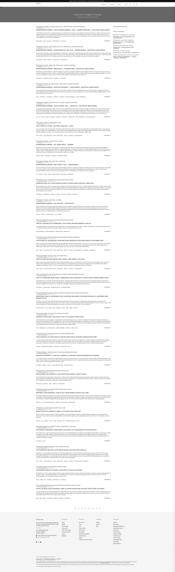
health (41, 135)
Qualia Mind (115, 524)
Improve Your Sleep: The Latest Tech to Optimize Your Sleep (60, 317)
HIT (41, 402)
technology (43, 96)
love (40, 116)
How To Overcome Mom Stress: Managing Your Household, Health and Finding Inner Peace (72, 277)
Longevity (46, 420)
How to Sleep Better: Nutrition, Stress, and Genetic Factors (60, 259)
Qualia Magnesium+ (117, 539)
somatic (49, 174)
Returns (80, 537)
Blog (97, 526)
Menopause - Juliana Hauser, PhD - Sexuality (123, 48)
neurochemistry (56, 41)
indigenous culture (48, 78)
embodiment (70, 174)
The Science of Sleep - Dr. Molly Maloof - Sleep (54, 126)
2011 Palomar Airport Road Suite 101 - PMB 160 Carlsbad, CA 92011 (42, 531)
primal (71, 307)
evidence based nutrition (47, 346)
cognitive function (68, 365)
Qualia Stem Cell (116, 535)
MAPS (44, 440)
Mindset (44, 498)
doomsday (55, 96)
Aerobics (57, 402)
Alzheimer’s (39, 365)
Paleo (51, 420)
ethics (37, 96)
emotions (49, 41)
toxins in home (46, 287)
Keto (64, 420)
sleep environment (60, 327)
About (63, 522)
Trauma (38, 155)
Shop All (115, 522)
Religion (38, 214)
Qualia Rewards (82, 535)
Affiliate (63, 524)
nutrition (71, 135)
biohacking (38, 383)
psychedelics (56, 78)
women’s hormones (50, 231)
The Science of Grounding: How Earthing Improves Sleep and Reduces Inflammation (69, 240)
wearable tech (42, 327)
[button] (130, 4)
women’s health (59, 231)
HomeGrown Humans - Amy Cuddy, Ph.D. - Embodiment (57, 164)
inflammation (67, 231)
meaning (60, 214)
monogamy (64, 116)
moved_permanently (70, 96)
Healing (42, 155)
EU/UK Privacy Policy (66, 530)
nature (50, 307)
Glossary (98, 524)
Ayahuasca (53, 194)
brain (44, 41)
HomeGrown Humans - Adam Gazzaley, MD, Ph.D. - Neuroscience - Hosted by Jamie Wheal (70, 50)
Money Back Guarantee (84, 533)
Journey (58, 194)
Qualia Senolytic (116, 532)
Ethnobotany (39, 78)
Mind (40, 498)
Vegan (54, 420)
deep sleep (68, 327)
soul (56, 214)
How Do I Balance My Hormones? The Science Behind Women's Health (63, 223)
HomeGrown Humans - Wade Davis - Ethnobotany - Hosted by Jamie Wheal (65, 68)
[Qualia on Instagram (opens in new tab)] (38, 542)
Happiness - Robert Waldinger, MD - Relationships (124, 37)
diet (69, 346)
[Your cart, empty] (136, 4)
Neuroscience (39, 41)
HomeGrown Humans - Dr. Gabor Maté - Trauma (54, 144)
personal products (55, 287)
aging (50, 383)
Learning (55, 498)
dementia (44, 365)
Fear (37, 174)
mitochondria (61, 383)
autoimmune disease (65, 287)
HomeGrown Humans (62, 155)
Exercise (38, 402)
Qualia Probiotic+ (117, 543)
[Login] (133, 4)
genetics (66, 135)
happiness (75, 307)
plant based (57, 346)
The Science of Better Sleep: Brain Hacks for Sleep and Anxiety (61, 450)
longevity (54, 383)
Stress (37, 479)
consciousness (63, 59)
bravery (41, 174)
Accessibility (81, 532)
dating (43, 116)
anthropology (71, 116)
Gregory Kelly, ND (41, 123)
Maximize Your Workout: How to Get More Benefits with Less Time (62, 392)
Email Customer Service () (47, 535)
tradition (43, 214)
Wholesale (64, 535)
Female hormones (40, 231)
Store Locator (82, 530)
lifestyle (49, 365)
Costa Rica (63, 194)
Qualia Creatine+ (117, 537)
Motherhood (39, 287)
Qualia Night (116, 541)
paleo (46, 307)
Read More (107, 40)
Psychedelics (63, 78)
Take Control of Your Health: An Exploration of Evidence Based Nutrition (66, 337)
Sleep (37, 327)
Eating (77, 420)
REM (76, 327)
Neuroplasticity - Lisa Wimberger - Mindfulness (124, 42)
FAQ (80, 526)
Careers (63, 533)
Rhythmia (69, 194)
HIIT (44, 402)
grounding (86, 250)
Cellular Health (64, 402)
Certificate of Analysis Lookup (85, 539)
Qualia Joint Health (117, 533)
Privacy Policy (65, 528)
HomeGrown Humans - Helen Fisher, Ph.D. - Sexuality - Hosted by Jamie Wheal (66, 106)
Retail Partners (82, 528)
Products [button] (103, 4)
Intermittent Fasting (71, 420)
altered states (56, 59)
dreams (73, 327)
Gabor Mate (48, 155)
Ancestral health (40, 307)
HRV (45, 479)
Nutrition (38, 346)
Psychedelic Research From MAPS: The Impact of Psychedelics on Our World (66, 430)
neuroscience (60, 135)
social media (49, 96)
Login (80, 524)
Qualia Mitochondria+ (118, 528)
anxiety (42, 479)
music (54, 307)
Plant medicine (46, 194)
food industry (63, 346)
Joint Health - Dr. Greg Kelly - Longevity (126, 52)
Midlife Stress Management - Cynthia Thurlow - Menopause (124, 57)
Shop (126, 4)
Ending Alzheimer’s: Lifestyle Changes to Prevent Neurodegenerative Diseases (67, 355)
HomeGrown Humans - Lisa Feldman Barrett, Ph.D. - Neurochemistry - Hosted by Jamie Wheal (73, 30)
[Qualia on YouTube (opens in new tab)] (40, 542)
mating (47, 116)
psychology (63, 41)
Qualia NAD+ (116, 530)
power (45, 174)
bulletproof (45, 383)
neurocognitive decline (57, 365)
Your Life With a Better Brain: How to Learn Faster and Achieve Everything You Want (70, 488)
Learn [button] (119, 4)
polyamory (58, 116)
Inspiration (61, 498)
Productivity (67, 498)
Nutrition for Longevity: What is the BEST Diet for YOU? (58, 411)
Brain (37, 498)
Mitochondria (72, 402)
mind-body (58, 307)
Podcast (98, 522)
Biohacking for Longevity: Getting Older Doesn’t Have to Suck (61, 374)
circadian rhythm (78, 135)
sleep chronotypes (48, 135)
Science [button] (112, 4)
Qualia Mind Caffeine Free (119, 526)
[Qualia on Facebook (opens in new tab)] (36, 542)
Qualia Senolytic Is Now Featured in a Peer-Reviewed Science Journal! (86, 1)
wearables (49, 479)
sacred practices (50, 214)
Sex (37, 116)
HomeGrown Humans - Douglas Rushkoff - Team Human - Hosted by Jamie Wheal (67, 87)
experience (49, 59)
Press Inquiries (65, 526)
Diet (42, 420)
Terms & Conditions (66, 532)
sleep (37, 135)
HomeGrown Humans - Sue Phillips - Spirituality (55, 203)
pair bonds (52, 116)
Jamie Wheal (40, 28)
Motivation (49, 498)
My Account (81, 522)
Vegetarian (59, 420)
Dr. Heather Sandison (42, 181)
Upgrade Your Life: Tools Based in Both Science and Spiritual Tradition (65, 183)
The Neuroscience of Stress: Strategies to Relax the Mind (59, 470)
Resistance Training (50, 402)
